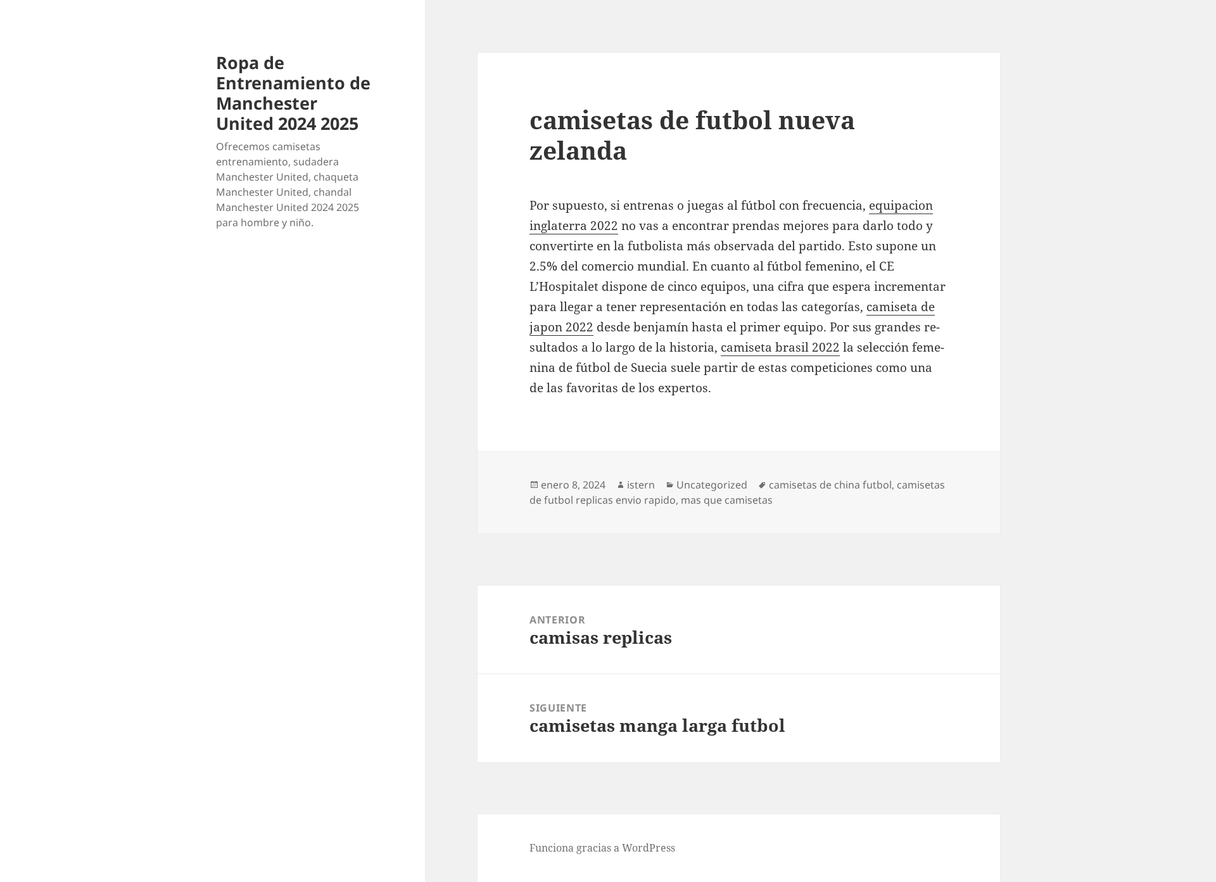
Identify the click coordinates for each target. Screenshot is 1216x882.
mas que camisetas (727, 500)
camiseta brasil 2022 (780, 347)
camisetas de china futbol (830, 485)
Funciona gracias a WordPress (602, 848)
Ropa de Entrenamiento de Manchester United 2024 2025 (293, 93)
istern (641, 485)
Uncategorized (711, 485)
